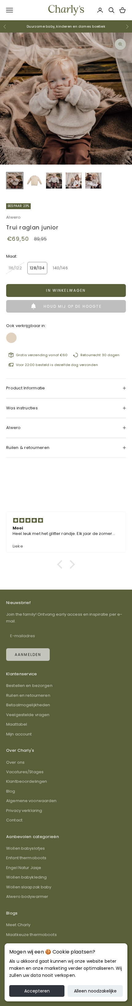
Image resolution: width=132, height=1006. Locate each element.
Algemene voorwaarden (31, 801)
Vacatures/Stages (25, 772)
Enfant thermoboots (26, 858)
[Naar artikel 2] (34, 180)
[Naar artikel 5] (93, 180)
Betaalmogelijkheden (28, 705)
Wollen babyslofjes (25, 848)
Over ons (15, 762)
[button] (61, 564)
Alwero (13, 217)
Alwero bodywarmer (27, 896)
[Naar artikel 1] (14, 180)
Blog (10, 791)
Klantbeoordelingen (26, 781)
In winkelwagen (66, 290)
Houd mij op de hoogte (72, 306)
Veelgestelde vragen (27, 715)
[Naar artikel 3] (54, 180)
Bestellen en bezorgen (29, 685)
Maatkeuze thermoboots (31, 935)
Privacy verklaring (24, 810)
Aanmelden (28, 654)
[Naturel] (11, 336)
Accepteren (37, 991)
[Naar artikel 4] (73, 180)
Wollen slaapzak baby (29, 887)
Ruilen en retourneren (28, 695)
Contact (14, 820)
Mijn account (19, 734)
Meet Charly (18, 925)
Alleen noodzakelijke (95, 991)
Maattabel (16, 724)
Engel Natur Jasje (23, 868)
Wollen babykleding (26, 877)
